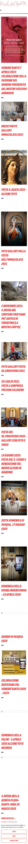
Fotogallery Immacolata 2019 (9, 822)
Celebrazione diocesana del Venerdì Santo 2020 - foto (13, 686)
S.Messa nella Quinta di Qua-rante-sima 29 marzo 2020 (10, 802)
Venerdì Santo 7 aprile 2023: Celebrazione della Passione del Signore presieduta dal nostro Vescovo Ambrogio (14, 80)
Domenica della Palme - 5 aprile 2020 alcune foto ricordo (12, 741)
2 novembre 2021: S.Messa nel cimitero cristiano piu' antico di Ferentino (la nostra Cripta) (13, 316)
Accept (14, 831)
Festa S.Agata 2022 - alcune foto (14, 192)
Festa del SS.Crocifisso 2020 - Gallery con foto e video (13, 438)
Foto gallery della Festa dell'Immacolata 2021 (13, 257)
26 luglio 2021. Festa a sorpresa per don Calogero (12, 385)
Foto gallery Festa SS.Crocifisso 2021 (13, 369)
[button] (0, 10)
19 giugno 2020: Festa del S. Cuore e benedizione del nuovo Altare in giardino (13, 463)
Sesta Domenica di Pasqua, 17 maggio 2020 (12, 524)
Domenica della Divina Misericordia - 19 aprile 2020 (13, 590)
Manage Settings (14, 840)
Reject (14, 836)
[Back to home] (13, 3)
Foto (2, 97)
